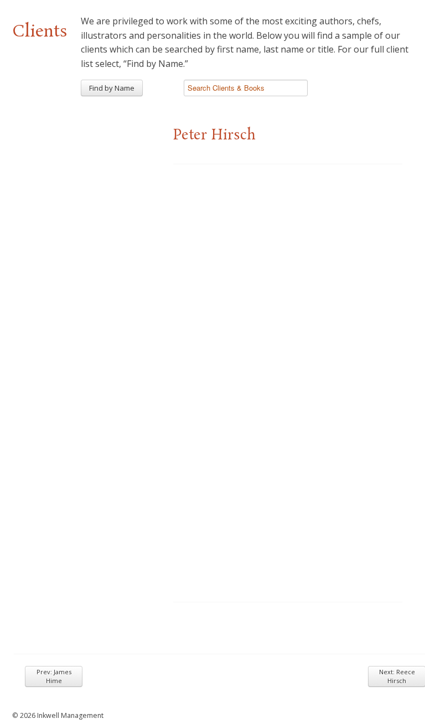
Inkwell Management (70, 715)
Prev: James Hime (54, 676)
